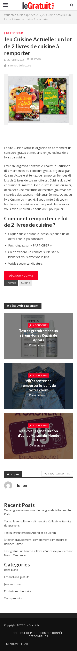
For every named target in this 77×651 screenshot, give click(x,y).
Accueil (35, 15)
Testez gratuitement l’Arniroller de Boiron (30, 533)
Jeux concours (14, 33)
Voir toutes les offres (57, 473)
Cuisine (25, 283)
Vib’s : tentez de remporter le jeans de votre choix (38, 385)
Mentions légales (18, 644)
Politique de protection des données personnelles (38, 634)
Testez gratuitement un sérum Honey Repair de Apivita (38, 335)
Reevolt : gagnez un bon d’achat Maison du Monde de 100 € (38, 435)
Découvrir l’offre (21, 275)
